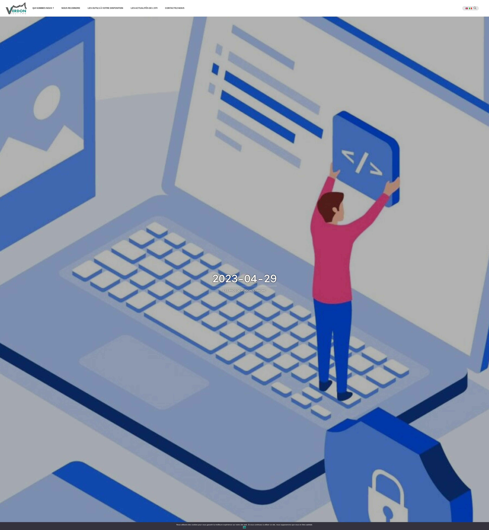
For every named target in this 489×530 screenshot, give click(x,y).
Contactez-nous (174, 8)
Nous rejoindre (71, 8)
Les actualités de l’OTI (144, 8)
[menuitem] (467, 8)
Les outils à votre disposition (105, 8)
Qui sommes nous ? (43, 8)
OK (244, 527)
